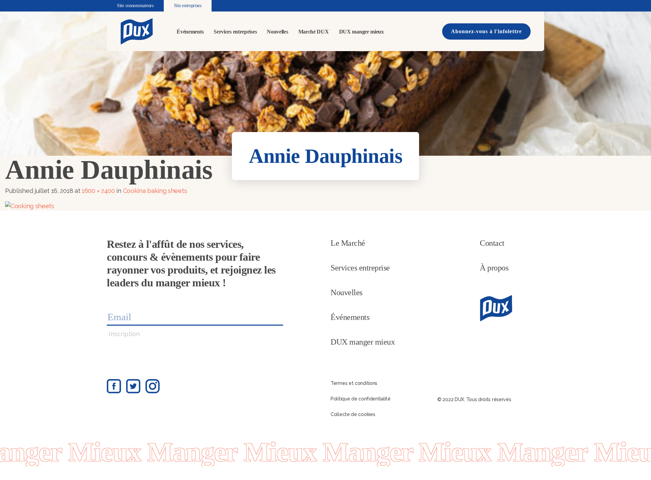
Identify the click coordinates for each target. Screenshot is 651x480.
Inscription (124, 333)
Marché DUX (313, 32)
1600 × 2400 (98, 190)
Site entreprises (187, 5)
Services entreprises (235, 32)
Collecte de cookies (353, 414)
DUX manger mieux (361, 32)
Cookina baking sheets (155, 190)
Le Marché (348, 243)
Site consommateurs (135, 5)
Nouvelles (277, 32)
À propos (494, 267)
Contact (492, 243)
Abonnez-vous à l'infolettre (486, 31)
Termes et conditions (354, 383)
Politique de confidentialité (361, 398)
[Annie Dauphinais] (29, 205)
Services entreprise (360, 267)
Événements (190, 32)
